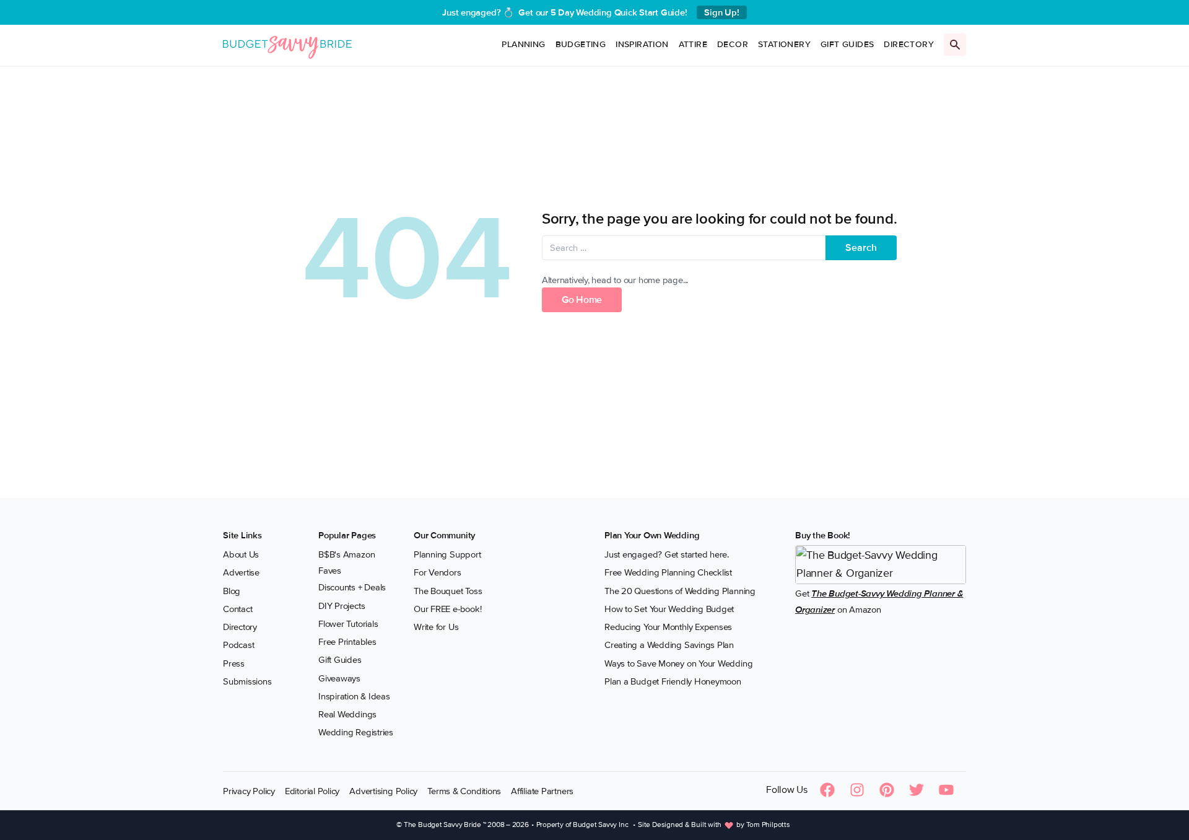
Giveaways (339, 678)
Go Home (582, 300)
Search (861, 248)
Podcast (238, 644)
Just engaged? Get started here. (666, 554)
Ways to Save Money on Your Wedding (678, 663)
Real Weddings (347, 714)
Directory (909, 44)
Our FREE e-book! (447, 609)
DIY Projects (341, 605)
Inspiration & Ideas (354, 696)
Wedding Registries (355, 732)
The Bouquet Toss (448, 591)
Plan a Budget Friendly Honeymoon (672, 681)
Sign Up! (721, 12)
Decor (732, 44)
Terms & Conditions (464, 791)
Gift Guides (847, 44)
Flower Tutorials (348, 623)
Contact (237, 609)
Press (234, 663)
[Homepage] (287, 45)
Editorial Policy (312, 791)
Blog (231, 591)
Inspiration (642, 44)
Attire (693, 44)
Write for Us (436, 626)
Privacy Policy (249, 791)
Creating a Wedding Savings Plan (669, 644)
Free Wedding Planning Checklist (668, 572)
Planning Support (447, 554)
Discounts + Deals (352, 587)
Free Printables (347, 641)
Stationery (784, 44)
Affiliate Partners (542, 791)
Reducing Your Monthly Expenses (668, 626)
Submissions (247, 681)
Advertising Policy (383, 791)
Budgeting (580, 44)
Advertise (241, 572)
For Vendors (437, 572)
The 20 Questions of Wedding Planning (680, 591)
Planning (523, 44)
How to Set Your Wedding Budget (669, 609)
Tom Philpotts (768, 824)
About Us (241, 554)
